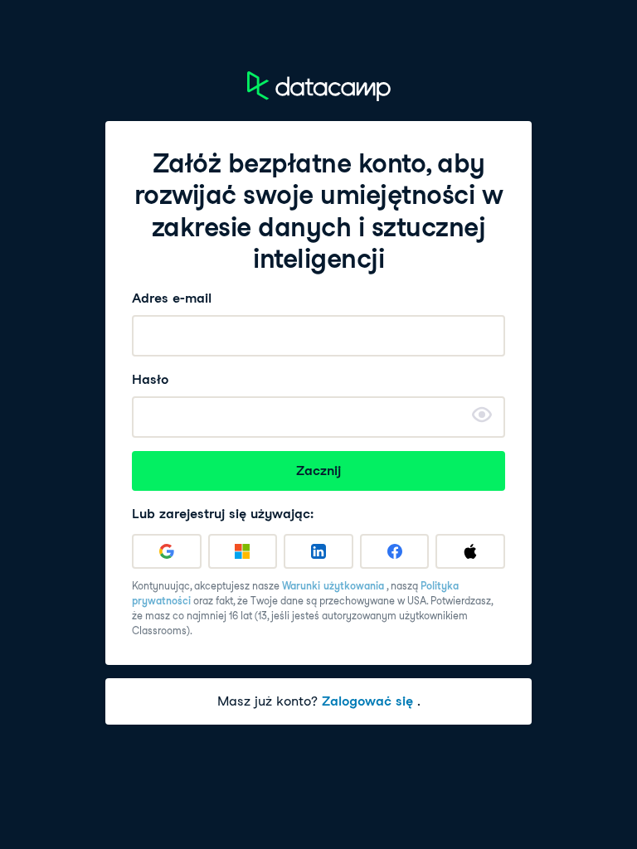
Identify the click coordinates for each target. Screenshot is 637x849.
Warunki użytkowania (333, 586)
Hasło (150, 379)
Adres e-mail (172, 298)
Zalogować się (367, 701)
